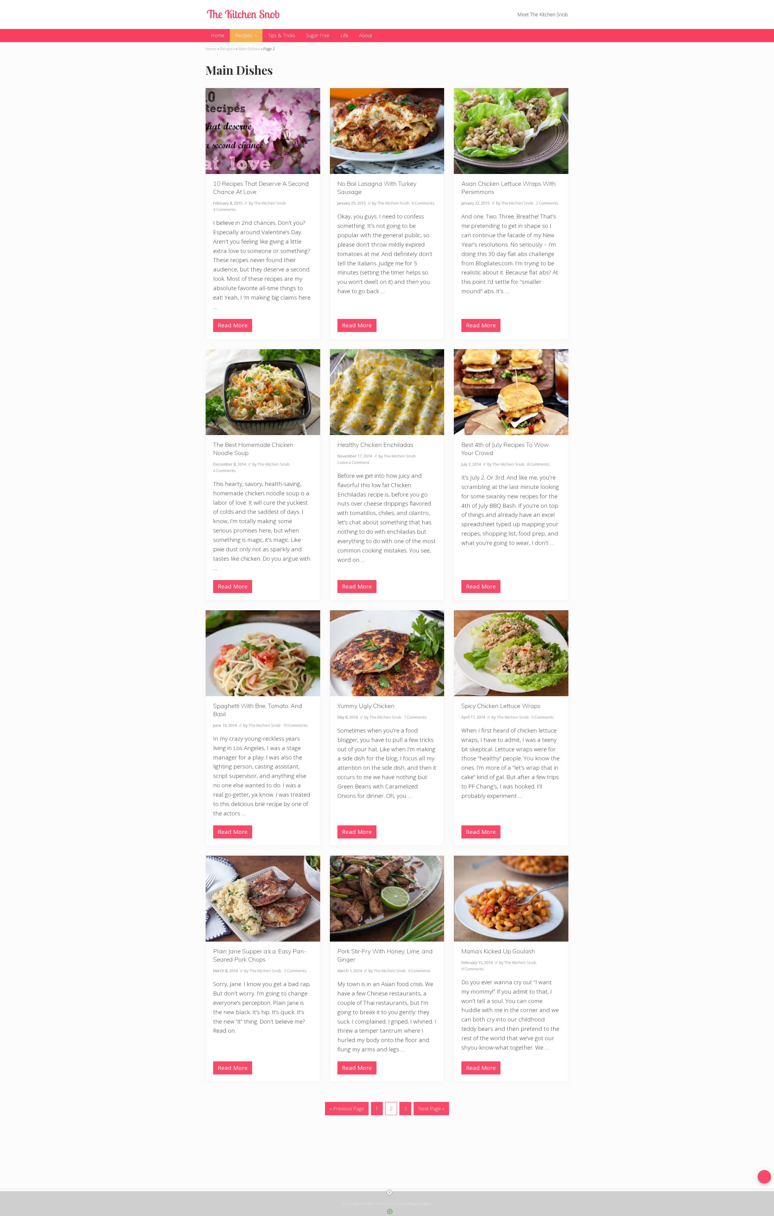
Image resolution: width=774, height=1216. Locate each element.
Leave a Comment (353, 462)
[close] (389, 1192)
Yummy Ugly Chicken (366, 706)
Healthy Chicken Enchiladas (375, 444)
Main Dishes (249, 48)
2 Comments (547, 203)
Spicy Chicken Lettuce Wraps (500, 706)
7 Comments (415, 717)
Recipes (227, 48)
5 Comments (542, 717)
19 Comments (295, 725)
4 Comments (224, 209)
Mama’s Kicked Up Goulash (498, 951)
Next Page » (431, 1110)
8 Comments (538, 464)
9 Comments (472, 969)
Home (211, 48)
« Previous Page (347, 1110)
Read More (233, 326)
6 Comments (423, 203)
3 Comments (295, 970)
